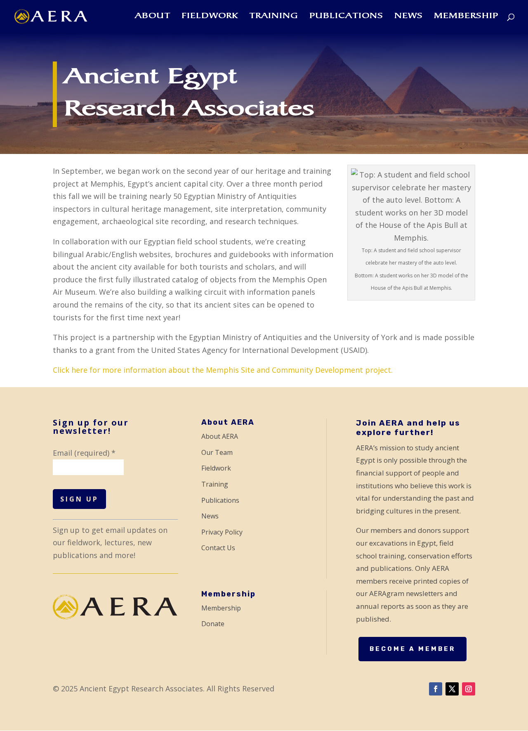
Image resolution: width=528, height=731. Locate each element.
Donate (212, 623)
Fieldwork (210, 17)
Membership (466, 17)
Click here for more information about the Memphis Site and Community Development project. (223, 370)
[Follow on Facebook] (435, 689)
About (152, 17)
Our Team (217, 452)
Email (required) (84, 453)
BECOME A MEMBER (412, 649)
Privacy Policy (222, 532)
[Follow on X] (452, 689)
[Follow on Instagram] (468, 689)
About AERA (219, 436)
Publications (346, 17)
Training (273, 17)
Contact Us (218, 547)
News (408, 17)
